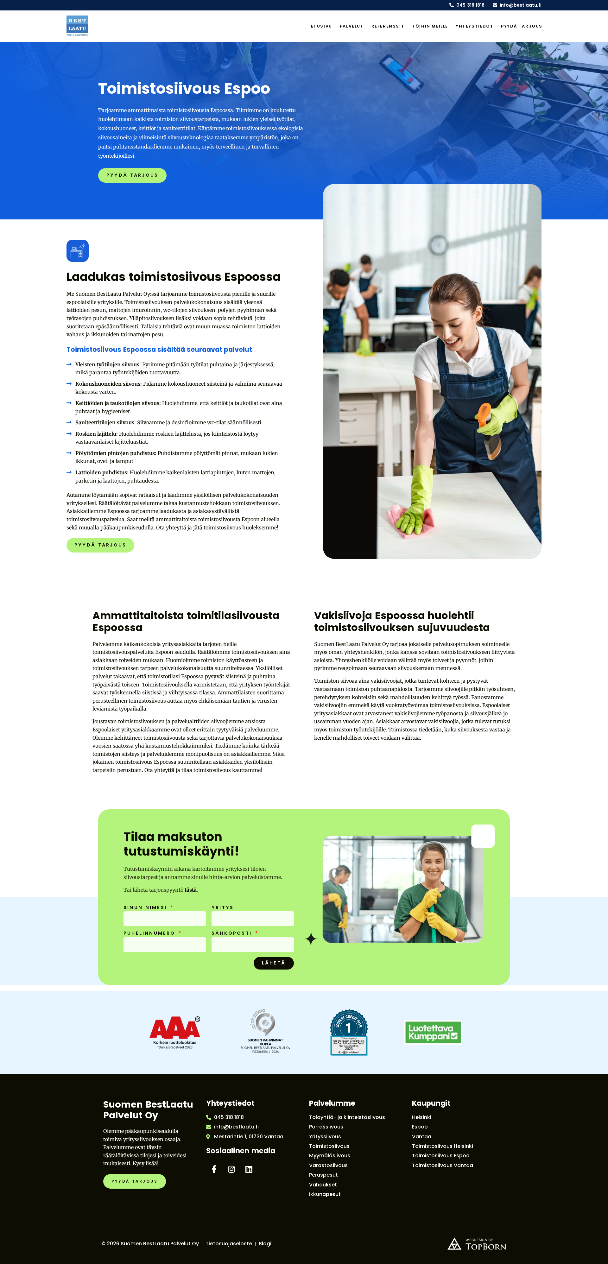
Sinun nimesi (146, 908)
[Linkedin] (249, 1169)
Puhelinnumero (151, 933)
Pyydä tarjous (521, 26)
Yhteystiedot (474, 26)
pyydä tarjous (132, 175)
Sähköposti (233, 933)
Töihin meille (430, 26)
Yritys (223, 908)
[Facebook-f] (214, 1169)
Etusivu (321, 26)
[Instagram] (231, 1169)
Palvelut (352, 26)
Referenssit (388, 26)
